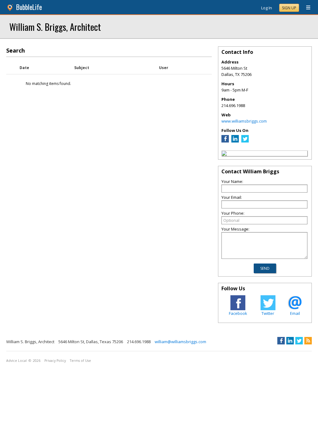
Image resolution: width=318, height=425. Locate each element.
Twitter (267, 313)
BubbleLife (29, 7)
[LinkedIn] (235, 141)
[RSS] (308, 340)
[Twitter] (245, 141)
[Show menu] (306, 8)
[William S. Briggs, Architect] (224, 154)
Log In (266, 8)
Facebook (238, 313)
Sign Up (289, 8)
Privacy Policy (55, 360)
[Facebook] (225, 141)
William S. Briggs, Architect (55, 26)
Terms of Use (80, 360)
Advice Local (16, 360)
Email (295, 313)
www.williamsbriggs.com (244, 121)
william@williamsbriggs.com (180, 341)
